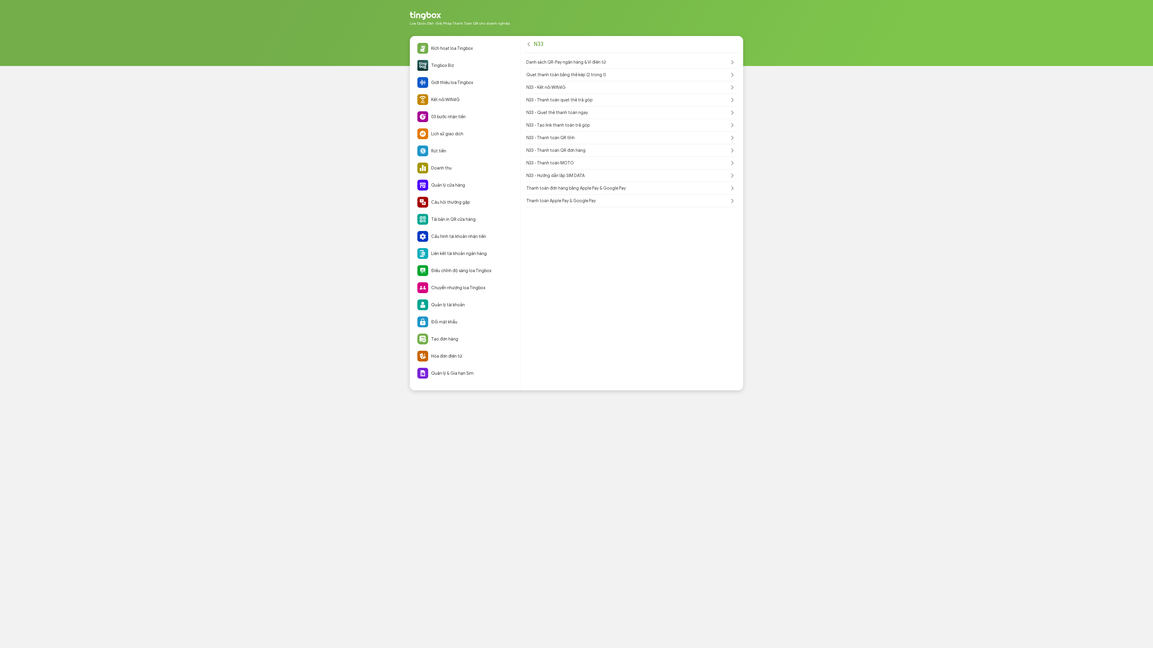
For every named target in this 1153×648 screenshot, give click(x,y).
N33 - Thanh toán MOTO (550, 163)
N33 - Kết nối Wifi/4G (546, 87)
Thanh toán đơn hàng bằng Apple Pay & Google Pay (576, 188)
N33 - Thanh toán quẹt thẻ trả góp (559, 100)
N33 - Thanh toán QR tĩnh (550, 137)
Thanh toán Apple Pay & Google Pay (561, 200)
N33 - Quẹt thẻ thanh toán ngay (557, 112)
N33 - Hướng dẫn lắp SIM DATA (555, 175)
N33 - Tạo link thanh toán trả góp (558, 125)
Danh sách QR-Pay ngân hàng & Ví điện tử (566, 62)
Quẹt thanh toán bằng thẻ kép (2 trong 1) (566, 74)
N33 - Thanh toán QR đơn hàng (556, 150)
